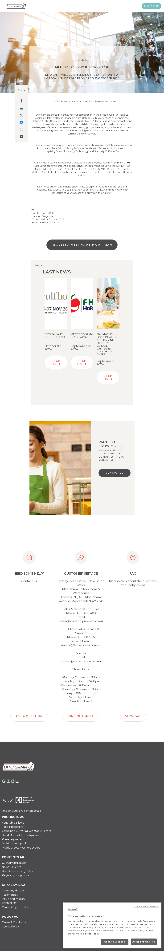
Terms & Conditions (14, 922)
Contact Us (9, 903)
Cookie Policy (10, 926)
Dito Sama (61, 101)
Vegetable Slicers (13, 822)
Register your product (16, 875)
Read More (56, 362)
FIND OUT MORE (81, 716)
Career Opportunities (15, 907)
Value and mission (13, 898)
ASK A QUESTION (29, 716)
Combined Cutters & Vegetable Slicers (26, 831)
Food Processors (12, 826)
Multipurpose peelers (16, 843)
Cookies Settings (114, 941)
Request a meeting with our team (82, 244)
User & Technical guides (17, 871)
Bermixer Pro (79, 169)
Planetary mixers (13, 839)
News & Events (11, 867)
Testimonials (10, 894)
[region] (112, 925)
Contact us (151, 6)
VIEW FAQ (133, 716)
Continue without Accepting (146, 906)
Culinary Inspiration (14, 862)
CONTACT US (114, 472)
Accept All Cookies (143, 941)
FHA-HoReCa (97, 189)
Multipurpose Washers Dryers (21, 847)
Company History (13, 890)
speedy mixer (99, 169)
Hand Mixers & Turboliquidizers (22, 835)
